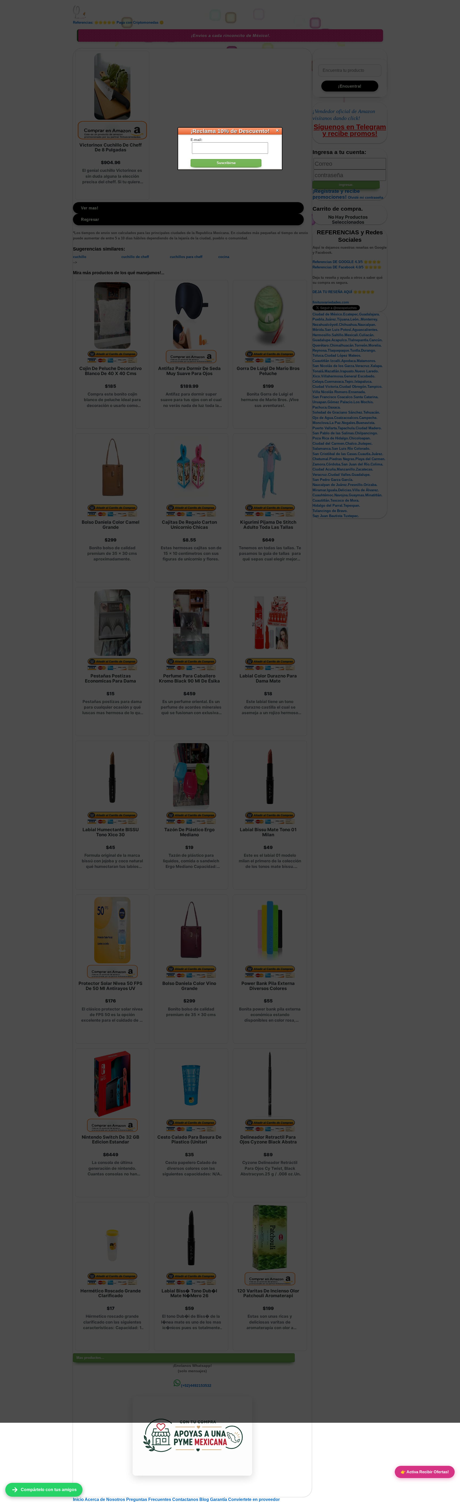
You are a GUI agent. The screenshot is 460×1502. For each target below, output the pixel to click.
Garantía (218, 1499)
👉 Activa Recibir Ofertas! (425, 1472)
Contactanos (185, 1499)
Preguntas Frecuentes (149, 1499)
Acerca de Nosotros (105, 1499)
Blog (204, 1499)
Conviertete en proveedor (254, 1499)
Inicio (79, 1499)
